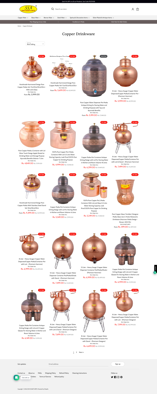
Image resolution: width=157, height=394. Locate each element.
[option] (38, 22)
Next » (81, 352)
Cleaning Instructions (79, 373)
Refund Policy (64, 373)
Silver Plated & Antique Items (102, 18)
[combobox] (35, 43)
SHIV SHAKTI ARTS (32, 389)
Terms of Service (45, 377)
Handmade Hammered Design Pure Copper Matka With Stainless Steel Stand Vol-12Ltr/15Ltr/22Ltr (32, 205)
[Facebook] (115, 377)
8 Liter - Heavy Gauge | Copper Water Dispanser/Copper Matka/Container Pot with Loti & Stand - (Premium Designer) (63, 327)
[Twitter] (112, 377)
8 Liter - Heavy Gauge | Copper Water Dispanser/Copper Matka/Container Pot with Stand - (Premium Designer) (94, 338)
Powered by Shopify (43, 389)
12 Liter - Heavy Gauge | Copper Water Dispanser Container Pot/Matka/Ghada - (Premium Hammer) (94, 270)
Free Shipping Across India (38, 22)
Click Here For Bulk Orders (119, 22)
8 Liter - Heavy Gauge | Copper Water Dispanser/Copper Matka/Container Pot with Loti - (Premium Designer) (125, 317)
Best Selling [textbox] (31, 44)
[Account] (133, 9)
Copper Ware (22, 18)
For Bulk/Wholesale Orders (27, 377)
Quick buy (32, 79)
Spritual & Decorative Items (79, 18)
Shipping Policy (50, 373)
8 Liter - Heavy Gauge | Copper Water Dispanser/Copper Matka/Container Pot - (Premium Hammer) (125, 93)
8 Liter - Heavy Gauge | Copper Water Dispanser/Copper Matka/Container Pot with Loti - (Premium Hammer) (31, 261)
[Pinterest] (121, 377)
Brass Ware (35, 18)
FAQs (40, 373)
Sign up (117, 364)
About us (31, 373)
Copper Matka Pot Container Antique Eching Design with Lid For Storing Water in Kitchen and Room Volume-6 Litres (63, 209)
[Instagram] (118, 377)
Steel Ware (61, 18)
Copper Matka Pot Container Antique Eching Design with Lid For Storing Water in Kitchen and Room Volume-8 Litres (94, 160)
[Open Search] (52, 9)
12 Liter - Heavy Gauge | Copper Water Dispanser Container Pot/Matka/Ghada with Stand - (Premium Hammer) (63, 275)
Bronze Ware (48, 18)
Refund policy (59, 377)
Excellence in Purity (78, 22)
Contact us (21, 373)
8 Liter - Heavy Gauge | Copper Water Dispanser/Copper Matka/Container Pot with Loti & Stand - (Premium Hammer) (125, 159)
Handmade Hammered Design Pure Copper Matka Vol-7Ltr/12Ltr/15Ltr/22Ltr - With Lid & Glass (32, 87)
